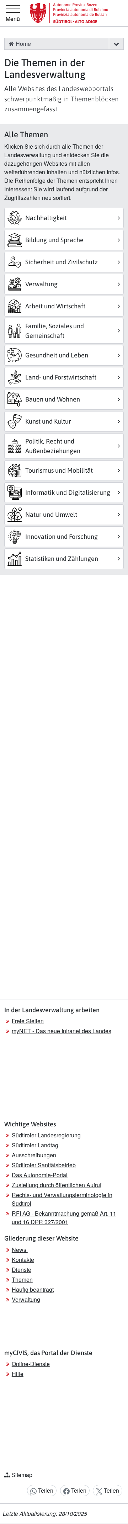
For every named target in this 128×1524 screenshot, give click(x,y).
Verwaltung (26, 1299)
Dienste (21, 1269)
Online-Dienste (31, 1364)
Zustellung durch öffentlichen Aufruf (56, 1185)
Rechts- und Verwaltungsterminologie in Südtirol (62, 1199)
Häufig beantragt (33, 1289)
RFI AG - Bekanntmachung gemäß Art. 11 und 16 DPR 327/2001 (64, 1217)
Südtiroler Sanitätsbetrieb (44, 1165)
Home (22, 43)
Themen (22, 1279)
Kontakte (23, 1259)
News (20, 1250)
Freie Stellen (28, 1021)
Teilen (45, 1490)
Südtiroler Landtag (35, 1145)
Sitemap (21, 1475)
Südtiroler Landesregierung (46, 1135)
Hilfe (17, 1374)
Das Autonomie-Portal (40, 1175)
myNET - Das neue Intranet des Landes (61, 1031)
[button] (116, 43)
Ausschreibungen (34, 1155)
